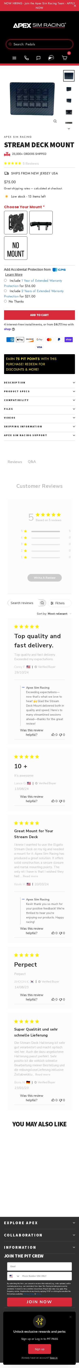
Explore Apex (21, 1222)
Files (8, 408)
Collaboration (23, 1235)
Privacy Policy (29, 1294)
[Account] (51, 58)
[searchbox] (23, 603)
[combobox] (39, 44)
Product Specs (17, 391)
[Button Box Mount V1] (15, 222)
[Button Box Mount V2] (41, 222)
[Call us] (26, 58)
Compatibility (16, 400)
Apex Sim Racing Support (25, 435)
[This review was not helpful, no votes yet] (60, 735)
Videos (9, 417)
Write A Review (45, 578)
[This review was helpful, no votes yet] (53, 735)
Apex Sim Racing (18, 137)
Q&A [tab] (32, 461)
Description (14, 382)
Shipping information (23, 426)
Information (20, 1247)
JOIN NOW (39, 1302)
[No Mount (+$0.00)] (15, 248)
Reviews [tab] (15, 461)
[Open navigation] (14, 58)
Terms (38, 1294)
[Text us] (38, 58)
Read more (30, 876)
